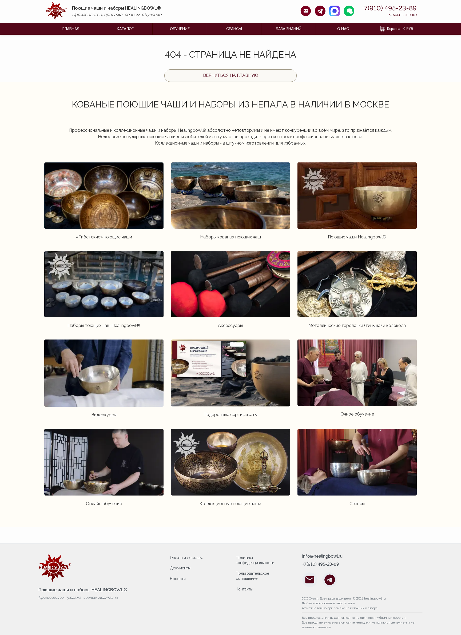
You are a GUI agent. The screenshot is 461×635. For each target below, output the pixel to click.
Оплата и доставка (186, 558)
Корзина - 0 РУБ (400, 29)
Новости (178, 579)
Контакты (244, 589)
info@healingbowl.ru (322, 556)
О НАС (343, 29)
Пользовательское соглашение (252, 576)
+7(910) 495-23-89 (389, 8)
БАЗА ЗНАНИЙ (288, 29)
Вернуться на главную (230, 75)
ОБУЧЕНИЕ (180, 29)
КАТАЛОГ (125, 29)
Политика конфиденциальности (255, 560)
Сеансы (234, 29)
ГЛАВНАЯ (70, 29)
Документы (180, 568)
